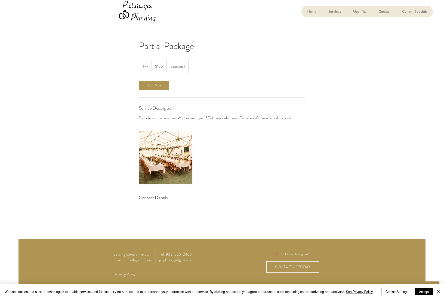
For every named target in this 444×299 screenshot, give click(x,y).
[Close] (438, 291)
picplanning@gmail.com (176, 259)
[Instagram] (276, 254)
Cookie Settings (396, 291)
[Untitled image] (165, 157)
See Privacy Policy (359, 291)
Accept (424, 291)
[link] (154, 85)
